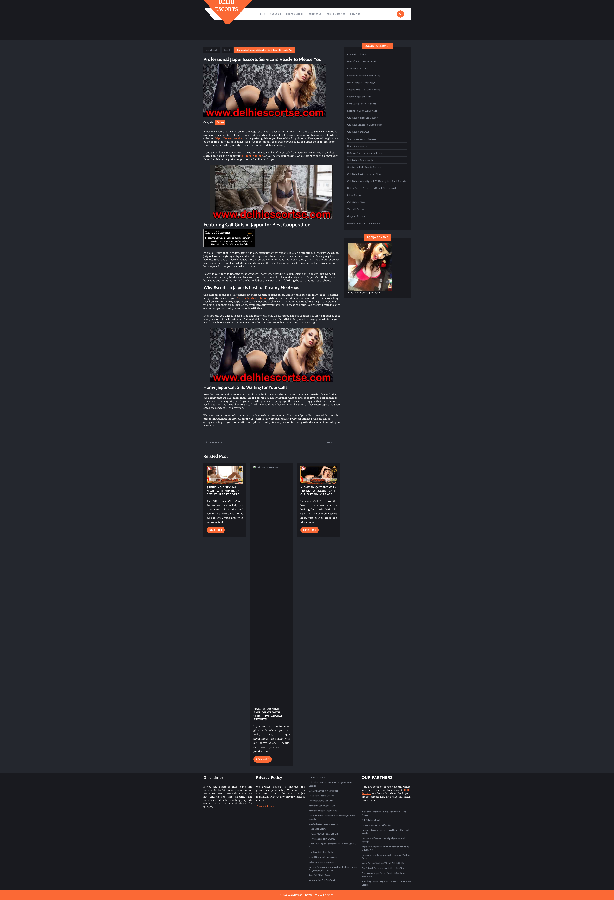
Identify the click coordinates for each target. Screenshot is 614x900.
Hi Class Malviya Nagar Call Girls (364, 152)
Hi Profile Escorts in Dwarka (362, 61)
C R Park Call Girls (356, 54)
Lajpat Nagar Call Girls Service (323, 857)
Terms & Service (336, 14)
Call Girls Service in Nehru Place (364, 174)
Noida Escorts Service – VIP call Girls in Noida (372, 188)
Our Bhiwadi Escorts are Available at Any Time (383, 868)
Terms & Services (266, 806)
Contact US (315, 14)
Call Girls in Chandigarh (360, 160)
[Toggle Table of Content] (248, 233)
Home (262, 14)
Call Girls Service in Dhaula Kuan (364, 124)
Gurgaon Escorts (356, 216)
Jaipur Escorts (354, 195)
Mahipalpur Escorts (357, 68)
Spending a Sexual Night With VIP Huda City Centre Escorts (223, 491)
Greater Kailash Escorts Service (364, 167)
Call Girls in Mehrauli (358, 131)
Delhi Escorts (212, 49)
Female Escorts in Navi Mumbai (364, 223)
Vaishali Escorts (355, 209)
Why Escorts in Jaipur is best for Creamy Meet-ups (231, 241)
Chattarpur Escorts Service (361, 138)
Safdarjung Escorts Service (361, 103)
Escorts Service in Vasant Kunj (363, 75)
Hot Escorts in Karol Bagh (361, 82)
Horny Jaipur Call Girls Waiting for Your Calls (229, 244)
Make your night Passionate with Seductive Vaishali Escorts (268, 714)
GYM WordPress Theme (296, 894)
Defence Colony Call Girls (321, 800)
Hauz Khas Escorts (357, 145)
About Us (275, 14)
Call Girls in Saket (356, 202)
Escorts (227, 49)
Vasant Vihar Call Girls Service (363, 89)
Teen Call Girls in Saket (319, 875)
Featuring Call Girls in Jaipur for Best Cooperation (228, 237)
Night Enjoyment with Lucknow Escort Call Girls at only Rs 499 (318, 491)
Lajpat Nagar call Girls (359, 96)
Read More (217, 531)
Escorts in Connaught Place (362, 110)
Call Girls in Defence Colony (362, 117)
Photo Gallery (294, 14)
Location (355, 14)
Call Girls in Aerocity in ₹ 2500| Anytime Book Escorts (376, 181)
